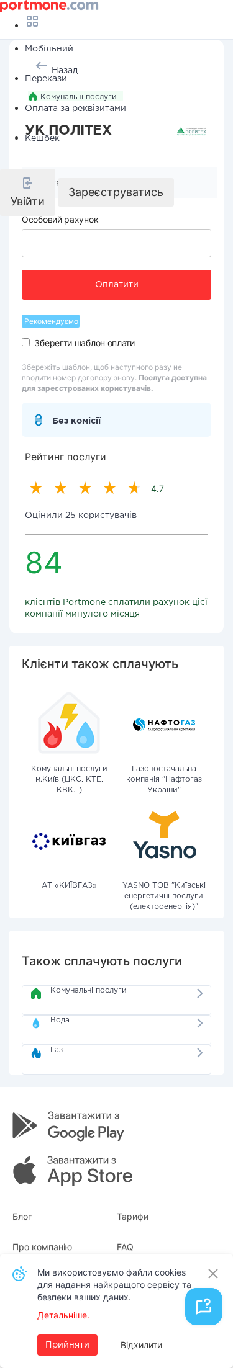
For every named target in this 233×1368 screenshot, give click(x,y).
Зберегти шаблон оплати (84, 343)
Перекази (46, 79)
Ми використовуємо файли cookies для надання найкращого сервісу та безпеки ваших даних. (114, 1284)
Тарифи (132, 1216)
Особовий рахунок (60, 219)
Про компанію (42, 1246)
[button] (27, 192)
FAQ (125, 1246)
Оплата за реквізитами (75, 108)
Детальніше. (63, 1315)
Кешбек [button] (42, 138)
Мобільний (49, 49)
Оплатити (117, 284)
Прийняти (67, 1345)
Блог (22, 1216)
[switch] (26, 342)
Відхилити (141, 1344)
